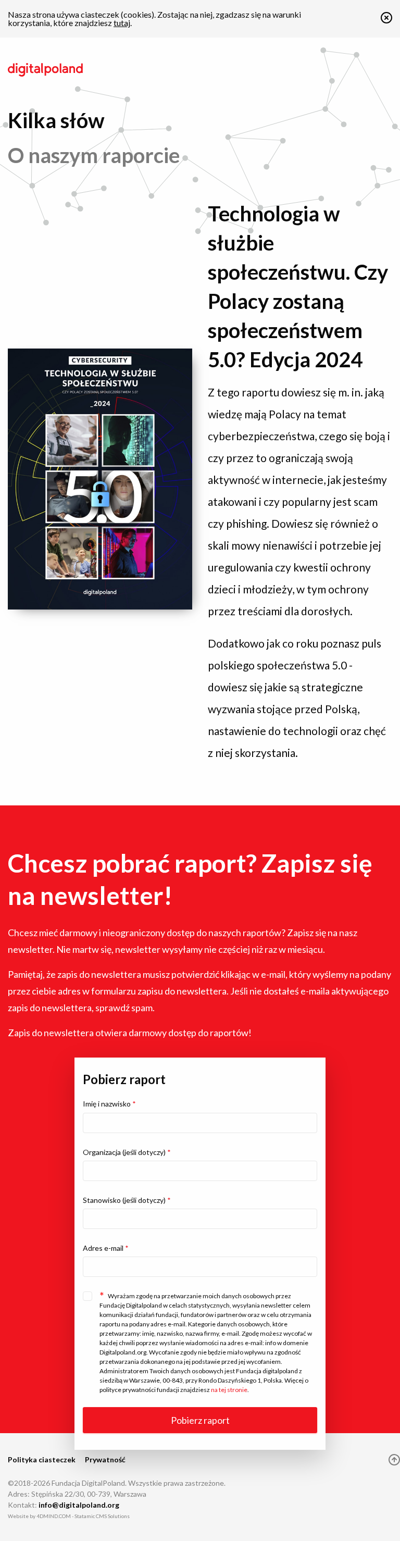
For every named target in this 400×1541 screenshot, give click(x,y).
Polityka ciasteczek (42, 1459)
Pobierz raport (200, 1420)
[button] (386, 20)
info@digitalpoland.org (79, 1504)
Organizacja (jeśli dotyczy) (127, 1152)
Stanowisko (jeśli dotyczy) (127, 1200)
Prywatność (105, 1459)
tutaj (122, 23)
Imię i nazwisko (109, 1103)
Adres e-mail (106, 1248)
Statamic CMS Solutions (102, 1516)
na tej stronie (229, 1390)
